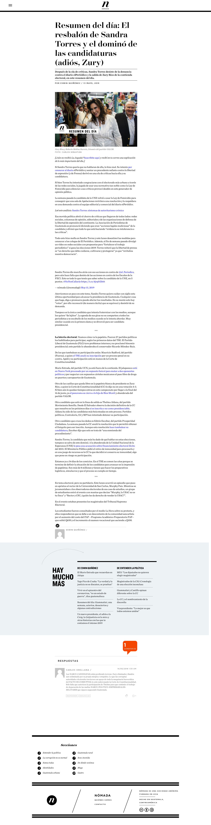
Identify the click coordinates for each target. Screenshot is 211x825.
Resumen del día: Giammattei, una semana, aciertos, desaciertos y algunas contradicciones (94, 605)
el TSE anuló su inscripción (87, 355)
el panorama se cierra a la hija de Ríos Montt (92, 393)
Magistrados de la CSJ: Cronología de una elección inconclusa (134, 583)
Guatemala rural (85, 752)
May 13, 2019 (87, 287)
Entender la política (52, 752)
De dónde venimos (86, 762)
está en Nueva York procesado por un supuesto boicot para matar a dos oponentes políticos (96, 371)
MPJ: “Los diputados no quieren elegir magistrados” (133, 574)
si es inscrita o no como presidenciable (109, 408)
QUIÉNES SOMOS (103, 800)
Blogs (80, 767)
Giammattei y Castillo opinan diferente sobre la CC (131, 592)
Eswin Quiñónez (70, 83)
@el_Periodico (126, 272)
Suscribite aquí (91, 157)
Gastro (81, 772)
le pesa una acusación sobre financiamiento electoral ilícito (104, 445)
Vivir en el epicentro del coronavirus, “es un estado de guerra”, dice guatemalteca (91, 593)
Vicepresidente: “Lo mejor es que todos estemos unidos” (133, 610)
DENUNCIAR (85, 696)
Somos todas (48, 762)
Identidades (48, 767)
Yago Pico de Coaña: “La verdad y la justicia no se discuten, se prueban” (94, 583)
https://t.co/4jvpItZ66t (93, 281)
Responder (72, 696)
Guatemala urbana (51, 772)
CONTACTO (100, 804)
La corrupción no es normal (55, 757)
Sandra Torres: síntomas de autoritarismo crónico (98, 210)
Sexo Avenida (84, 757)
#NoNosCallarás (72, 281)
